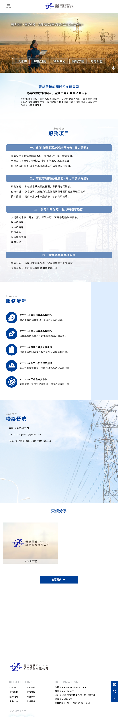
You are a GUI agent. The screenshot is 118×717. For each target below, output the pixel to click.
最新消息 (14, 697)
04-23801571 (69, 691)
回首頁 (13, 687)
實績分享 (31, 697)
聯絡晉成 (31, 701)
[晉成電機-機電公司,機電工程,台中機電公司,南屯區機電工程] (59, 6)
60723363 (67, 699)
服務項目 (14, 692)
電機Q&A (14, 701)
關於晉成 (31, 687)
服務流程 (31, 692)
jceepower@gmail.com (74, 687)
